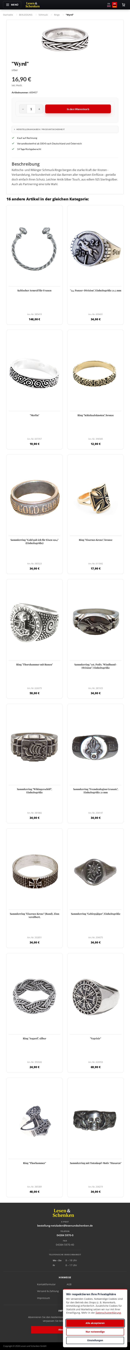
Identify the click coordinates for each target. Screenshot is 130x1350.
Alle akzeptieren (95, 1323)
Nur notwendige (95, 1331)
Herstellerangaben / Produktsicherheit (40, 129)
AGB (69, 1284)
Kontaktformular (46, 1284)
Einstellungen (95, 1340)
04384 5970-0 (65, 1235)
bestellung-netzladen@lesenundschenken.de (65, 1225)
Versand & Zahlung (48, 1291)
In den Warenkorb (78, 109)
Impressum (43, 1298)
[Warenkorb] (123, 4)
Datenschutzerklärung (108, 1312)
